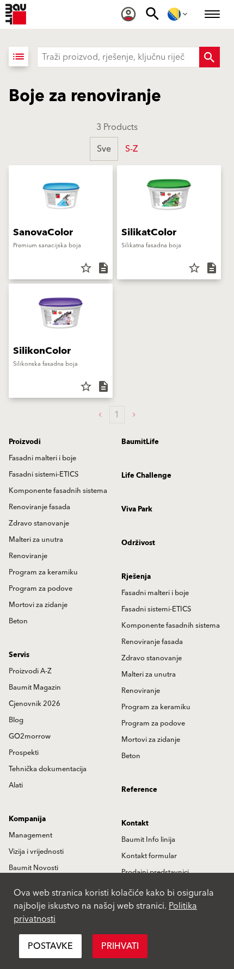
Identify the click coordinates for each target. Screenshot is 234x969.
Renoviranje (28, 556)
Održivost (138, 543)
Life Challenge (146, 476)
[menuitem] (128, 14)
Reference (139, 790)
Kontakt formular (149, 856)
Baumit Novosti (33, 868)
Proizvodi (25, 442)
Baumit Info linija (148, 840)
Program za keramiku (43, 572)
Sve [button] (104, 149)
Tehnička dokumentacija (48, 769)
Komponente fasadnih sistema (58, 491)
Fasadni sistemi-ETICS (43, 474)
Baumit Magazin (35, 687)
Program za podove (40, 589)
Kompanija (27, 819)
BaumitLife (140, 442)
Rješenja (136, 577)
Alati (16, 785)
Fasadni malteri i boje (42, 458)
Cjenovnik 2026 (34, 704)
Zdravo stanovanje (39, 523)
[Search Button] (209, 57)
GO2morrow (30, 736)
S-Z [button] (131, 149)
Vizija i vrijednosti (36, 852)
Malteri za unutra (36, 540)
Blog (16, 720)
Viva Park (136, 509)
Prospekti (24, 753)
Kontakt (135, 823)
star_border (86, 267)
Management (30, 835)
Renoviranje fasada (39, 507)
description (103, 267)
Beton (18, 621)
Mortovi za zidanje (38, 605)
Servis (19, 655)
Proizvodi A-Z (30, 671)
